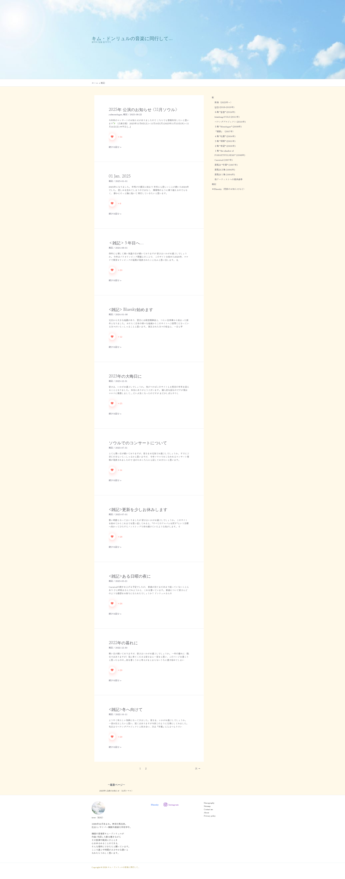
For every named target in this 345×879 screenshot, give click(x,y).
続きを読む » (115, 147)
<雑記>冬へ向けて (126, 709)
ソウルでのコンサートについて (138, 443)
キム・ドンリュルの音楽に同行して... (132, 38)
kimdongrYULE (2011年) (227, 116)
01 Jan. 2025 (120, 176)
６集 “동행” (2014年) (225, 112)
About (206, 812)
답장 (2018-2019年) (224, 107)
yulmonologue (115, 114)
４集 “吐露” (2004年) (225, 136)
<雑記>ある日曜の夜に (130, 576)
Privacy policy (210, 815)
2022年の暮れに (123, 643)
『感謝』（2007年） (225, 131)
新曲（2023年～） (223, 102)
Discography (209, 802)
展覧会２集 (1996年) (225, 169)
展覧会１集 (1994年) (225, 174)
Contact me (208, 809)
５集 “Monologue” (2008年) (228, 126)
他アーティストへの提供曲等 (229, 179)
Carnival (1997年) (223, 159)
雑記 (125, 114)
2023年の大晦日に (125, 376)
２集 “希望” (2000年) (225, 145)
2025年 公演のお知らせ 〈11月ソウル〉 (143, 109)
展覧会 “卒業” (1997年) (226, 164)
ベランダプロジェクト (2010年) (230, 121)
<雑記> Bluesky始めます (131, 309)
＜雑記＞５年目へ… (126, 243)
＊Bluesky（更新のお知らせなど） (229, 189)
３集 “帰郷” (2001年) (225, 141)
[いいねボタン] (112, 136)
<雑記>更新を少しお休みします (138, 509)
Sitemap (207, 806)
